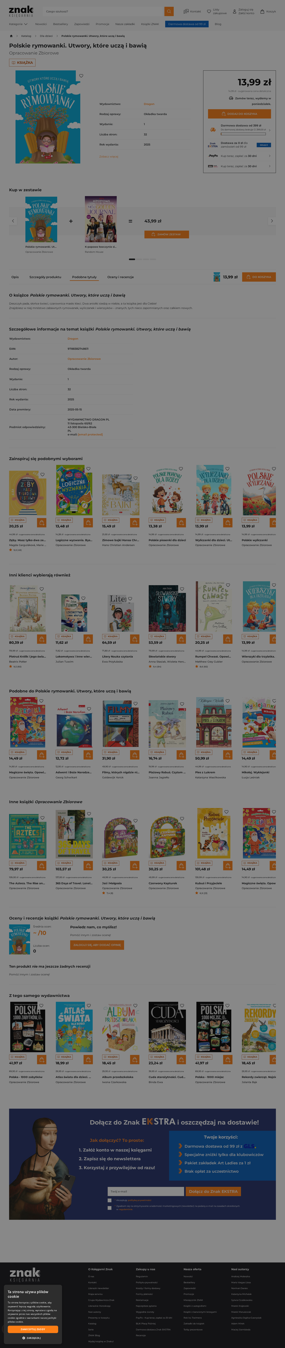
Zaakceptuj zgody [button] (33, 1329)
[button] (33, 1338)
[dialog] (33, 1314)
